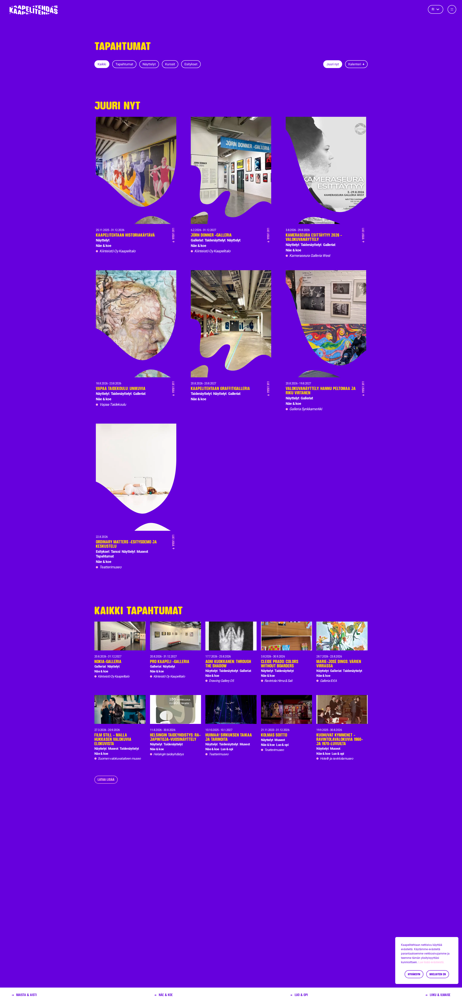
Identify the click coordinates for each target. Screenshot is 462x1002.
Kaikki (102, 64)
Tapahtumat (124, 64)
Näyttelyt (149, 64)
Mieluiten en (438, 974)
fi (433, 9)
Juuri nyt (332, 64)
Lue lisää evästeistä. (431, 962)
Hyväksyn (414, 974)
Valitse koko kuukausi (345, 88)
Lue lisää (173, 235)
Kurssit (170, 64)
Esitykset (190, 64)
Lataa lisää (106, 779)
